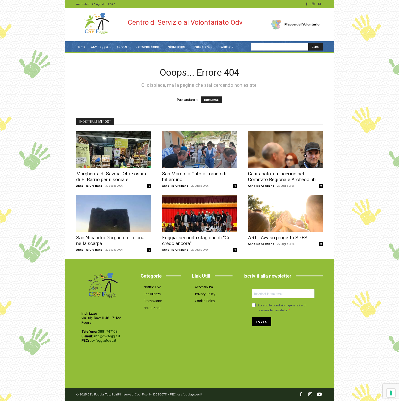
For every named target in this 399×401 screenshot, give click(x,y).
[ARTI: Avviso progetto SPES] (285, 213)
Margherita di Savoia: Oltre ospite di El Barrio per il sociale (112, 176)
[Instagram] (313, 4)
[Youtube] (319, 4)
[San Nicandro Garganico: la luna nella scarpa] (113, 213)
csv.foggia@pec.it (103, 341)
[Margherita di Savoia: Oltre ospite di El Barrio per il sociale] (113, 149)
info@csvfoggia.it (107, 336)
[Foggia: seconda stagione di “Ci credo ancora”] (199, 213)
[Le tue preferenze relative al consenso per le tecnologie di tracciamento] (391, 393)
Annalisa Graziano (89, 185)
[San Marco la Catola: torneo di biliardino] (199, 149)
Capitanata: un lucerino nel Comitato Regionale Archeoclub (282, 176)
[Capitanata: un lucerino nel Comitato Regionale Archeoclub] (285, 149)
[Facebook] (306, 4)
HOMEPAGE (211, 100)
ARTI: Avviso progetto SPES (277, 237)
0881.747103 (108, 332)
